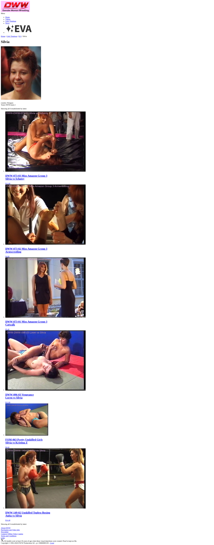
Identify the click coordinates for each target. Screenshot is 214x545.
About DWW (5, 528)
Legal (52, 543)
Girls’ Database (10, 21)
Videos (7, 19)
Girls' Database (12, 36)
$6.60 (24, 443)
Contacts (4, 534)
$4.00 (26, 252)
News (7, 23)
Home (7, 17)
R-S (20, 36)
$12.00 (26, 179)
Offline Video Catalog (15, 534)
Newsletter (4, 532)
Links (3, 538)
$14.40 (27, 516)
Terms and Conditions (8, 536)
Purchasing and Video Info (10, 530)
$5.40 (26, 325)
